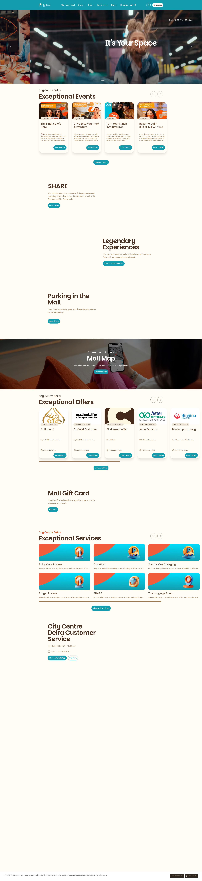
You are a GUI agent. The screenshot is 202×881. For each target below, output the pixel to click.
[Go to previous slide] (153, 400)
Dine (90, 5)
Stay (113, 5)
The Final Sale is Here (51, 125)
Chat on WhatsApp (57, 658)
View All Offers (101, 468)
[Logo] (44, 5)
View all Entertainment (113, 263)
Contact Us (158, 5)
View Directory (101, 65)
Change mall (126, 5)
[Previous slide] (10, 46)
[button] (191, 876)
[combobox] (148, 5)
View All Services (101, 608)
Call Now (73, 658)
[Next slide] (191, 46)
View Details (60, 148)
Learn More (54, 205)
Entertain (101, 5)
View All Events (101, 162)
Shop (80, 5)
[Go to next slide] (160, 400)
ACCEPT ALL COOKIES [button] (177, 876)
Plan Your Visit (68, 5)
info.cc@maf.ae (63, 651)
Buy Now (53, 510)
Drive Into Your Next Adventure (86, 125)
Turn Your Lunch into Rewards (116, 125)
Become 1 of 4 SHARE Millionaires (151, 125)
